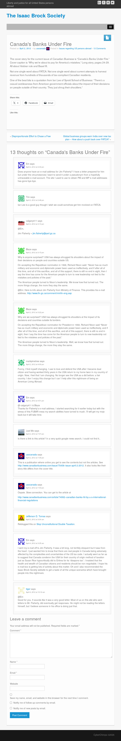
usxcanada (41, 48)
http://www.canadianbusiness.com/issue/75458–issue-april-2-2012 (51, 465)
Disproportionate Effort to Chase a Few (31, 136)
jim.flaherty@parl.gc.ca (44, 233)
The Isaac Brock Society (36, 15)
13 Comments (99, 48)
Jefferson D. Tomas (35, 516)
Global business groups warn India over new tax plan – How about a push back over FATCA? (87, 138)
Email (13, 672)
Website (14, 683)
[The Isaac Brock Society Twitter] (112, 2)
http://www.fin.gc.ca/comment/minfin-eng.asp (49, 293)
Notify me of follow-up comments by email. (34, 702)
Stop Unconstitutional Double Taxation (56, 524)
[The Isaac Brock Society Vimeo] (108, 2)
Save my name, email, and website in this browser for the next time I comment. (49, 697)
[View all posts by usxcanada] (47, 48)
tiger (28, 588)
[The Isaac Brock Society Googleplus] (99, 2)
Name (13, 661)
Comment (15, 630)
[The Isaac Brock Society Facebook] (104, 2)
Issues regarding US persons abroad (75, 48)
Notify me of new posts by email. (29, 708)
